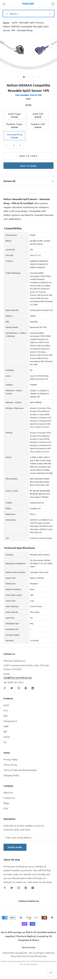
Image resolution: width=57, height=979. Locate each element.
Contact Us (9, 797)
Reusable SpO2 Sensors (31, 22)
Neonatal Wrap (14, 136)
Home (6, 22)
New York (21, 956)
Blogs (6, 802)
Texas (13, 956)
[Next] (38, 76)
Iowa (44, 956)
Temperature (10, 720)
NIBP (6, 726)
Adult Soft (38, 115)
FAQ (6, 808)
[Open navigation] (4, 4)
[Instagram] (19, 688)
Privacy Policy (11, 759)
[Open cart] (52, 3)
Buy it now (28, 166)
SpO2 (15, 22)
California (49, 952)
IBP (5, 731)
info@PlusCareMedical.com (18, 677)
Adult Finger (14, 115)
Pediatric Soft (38, 125)
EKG (6, 715)
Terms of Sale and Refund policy (20, 769)
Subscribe (15, 847)
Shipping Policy (11, 775)
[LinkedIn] (33, 688)
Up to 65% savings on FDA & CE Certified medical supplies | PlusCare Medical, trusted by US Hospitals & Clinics (28, 936)
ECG (6, 710)
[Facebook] (5, 688)
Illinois (38, 956)
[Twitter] (12, 688)
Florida (30, 956)
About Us (8, 792)
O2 (5, 742)
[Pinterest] (26, 688)
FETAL (7, 736)
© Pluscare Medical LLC (28, 901)
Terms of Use (10, 764)
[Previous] (18, 76)
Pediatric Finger (14, 125)
